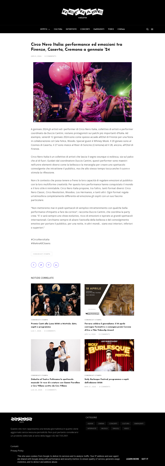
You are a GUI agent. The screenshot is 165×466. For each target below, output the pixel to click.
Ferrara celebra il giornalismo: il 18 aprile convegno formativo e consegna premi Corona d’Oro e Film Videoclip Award (108, 327)
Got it (145, 459)
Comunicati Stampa (41, 254)
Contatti (14, 446)
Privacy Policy (17, 451)
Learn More (132, 459)
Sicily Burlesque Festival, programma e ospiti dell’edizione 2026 (107, 381)
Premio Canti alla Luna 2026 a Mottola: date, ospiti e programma (54, 325)
